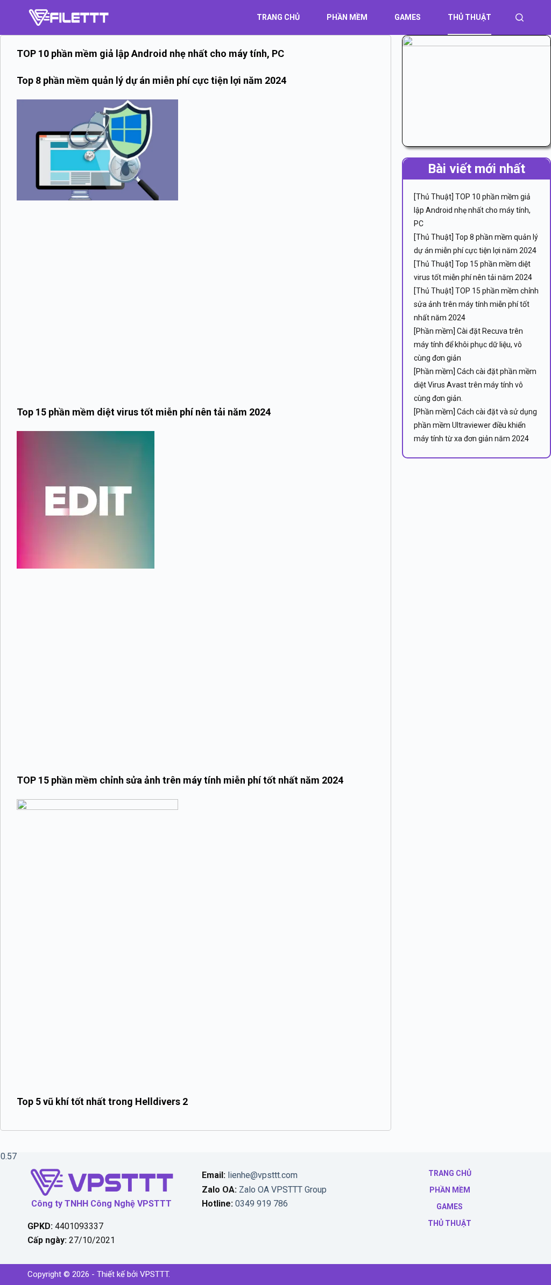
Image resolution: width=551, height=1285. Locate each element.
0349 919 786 (261, 1203)
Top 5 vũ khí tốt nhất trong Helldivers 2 (102, 1101)
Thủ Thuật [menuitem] (469, 17)
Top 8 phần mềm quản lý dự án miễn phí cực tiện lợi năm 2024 (151, 80)
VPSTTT (154, 1274)
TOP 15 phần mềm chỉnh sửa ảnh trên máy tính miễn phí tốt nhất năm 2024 (180, 780)
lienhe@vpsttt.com (263, 1175)
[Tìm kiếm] (519, 17)
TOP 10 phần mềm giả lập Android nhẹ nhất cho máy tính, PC (150, 53)
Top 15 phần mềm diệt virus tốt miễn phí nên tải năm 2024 (144, 412)
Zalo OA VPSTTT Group (282, 1190)
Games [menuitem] (407, 17)
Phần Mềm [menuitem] (347, 17)
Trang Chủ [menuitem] (278, 17)
